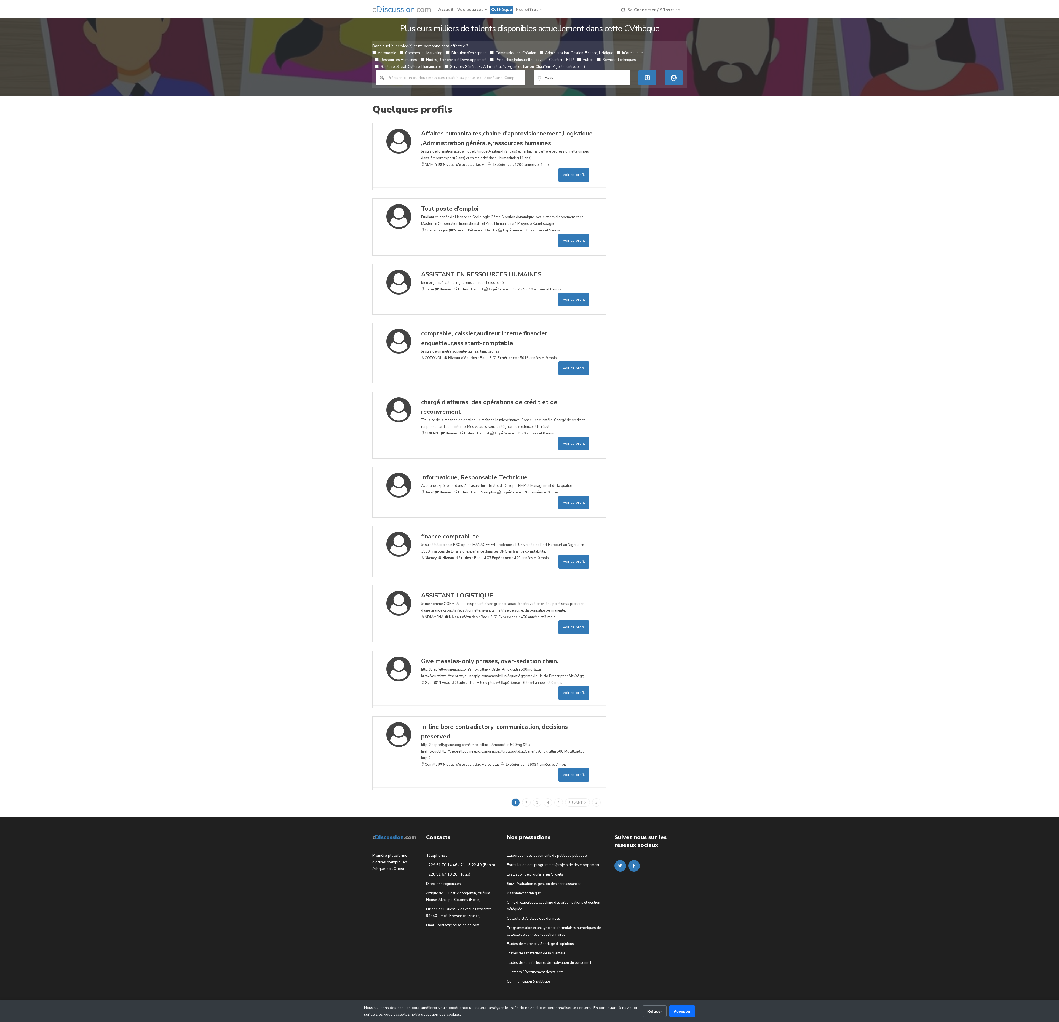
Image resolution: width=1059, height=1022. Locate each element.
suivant (575, 802)
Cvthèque (501, 9)
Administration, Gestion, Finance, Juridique (579, 52)
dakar (429, 492)
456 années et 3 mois (526, 617)
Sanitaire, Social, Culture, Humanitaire (411, 66)
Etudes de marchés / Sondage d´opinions (540, 943)
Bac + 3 (461, 289)
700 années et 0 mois (530, 492)
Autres (588, 59)
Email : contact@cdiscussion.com (452, 925)
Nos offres (528, 9)
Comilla (431, 764)
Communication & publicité (528, 981)
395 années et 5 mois (531, 230)
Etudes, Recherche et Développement (456, 59)
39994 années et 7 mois (535, 764)
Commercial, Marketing (423, 52)
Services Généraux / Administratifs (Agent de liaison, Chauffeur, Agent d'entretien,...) (517, 66)
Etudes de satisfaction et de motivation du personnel (549, 962)
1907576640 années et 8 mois (524, 289)
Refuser (654, 1011)
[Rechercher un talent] (674, 77)
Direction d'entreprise (468, 52)
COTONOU (434, 358)
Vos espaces (471, 9)
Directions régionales (443, 883)
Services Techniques (619, 59)
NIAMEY (431, 164)
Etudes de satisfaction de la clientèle (536, 953)
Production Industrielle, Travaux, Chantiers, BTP (535, 59)
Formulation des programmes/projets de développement (553, 865)
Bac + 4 (465, 164)
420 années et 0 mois (520, 558)
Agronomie (387, 52)
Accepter (682, 1011)
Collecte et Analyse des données (533, 918)
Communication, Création (516, 52)
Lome (429, 289)
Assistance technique (524, 893)
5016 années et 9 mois (526, 358)
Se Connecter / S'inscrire (653, 10)
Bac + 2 (476, 230)
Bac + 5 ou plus (467, 492)
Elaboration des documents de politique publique (547, 855)
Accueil (446, 9)
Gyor (429, 682)
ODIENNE (432, 433)
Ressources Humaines (399, 59)
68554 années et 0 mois (531, 682)
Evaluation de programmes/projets (535, 874)
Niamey (431, 558)
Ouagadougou (436, 230)
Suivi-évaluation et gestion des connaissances (544, 883)
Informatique (632, 52)
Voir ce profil (574, 174)
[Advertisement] (655, 206)
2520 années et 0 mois (524, 433)
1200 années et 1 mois (521, 164)
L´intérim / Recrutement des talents (535, 972)
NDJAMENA (434, 617)
